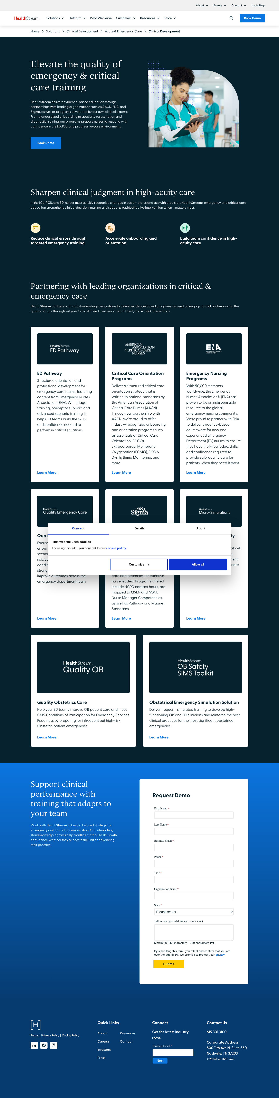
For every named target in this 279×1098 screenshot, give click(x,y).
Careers (103, 1041)
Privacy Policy (50, 1035)
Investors (104, 1050)
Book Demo (252, 18)
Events (217, 5)
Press (101, 1058)
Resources (127, 1033)
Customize (136, 564)
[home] (26, 18)
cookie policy (116, 548)
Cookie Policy (70, 1035)
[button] (202, 5)
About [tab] (200, 528)
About (200, 5)
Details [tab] (140, 528)
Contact (236, 5)
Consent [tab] (78, 528)
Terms (34, 1035)
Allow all (198, 564)
